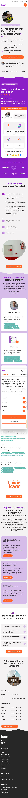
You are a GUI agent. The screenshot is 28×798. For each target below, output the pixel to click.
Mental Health (4, 761)
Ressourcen (16, 1)
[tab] (14, 194)
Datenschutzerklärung (7, 779)
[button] (23, 1)
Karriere (3, 766)
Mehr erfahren (7, 555)
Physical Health (5, 759)
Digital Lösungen (5, 763)
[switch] (24, 402)
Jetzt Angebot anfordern (14, 266)
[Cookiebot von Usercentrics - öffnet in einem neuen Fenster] (20, 371)
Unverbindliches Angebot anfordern (12, 57)
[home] (3, 5)
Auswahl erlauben (14, 421)
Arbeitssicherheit (5, 756)
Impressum (4, 777)
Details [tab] (14, 374)
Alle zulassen (14, 417)
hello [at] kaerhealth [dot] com (18, 699)
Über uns (3, 768)
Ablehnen (14, 426)
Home (2, 752)
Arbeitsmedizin (5, 754)
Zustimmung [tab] (5, 374)
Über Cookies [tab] (23, 374)
